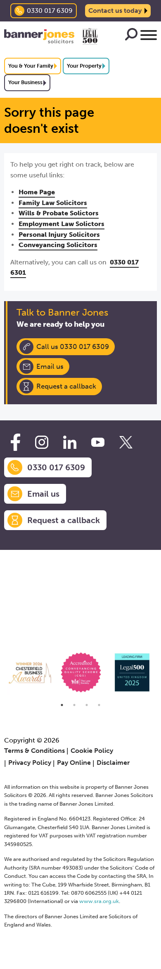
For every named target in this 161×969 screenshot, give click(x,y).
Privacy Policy (29, 762)
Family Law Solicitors (53, 203)
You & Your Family (30, 66)
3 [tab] (87, 705)
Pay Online (74, 762)
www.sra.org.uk (99, 901)
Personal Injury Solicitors (59, 234)
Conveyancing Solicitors (58, 245)
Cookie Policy (92, 750)
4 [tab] (99, 705)
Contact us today (115, 10)
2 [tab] (74, 705)
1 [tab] (62, 705)
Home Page (37, 192)
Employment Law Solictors (61, 224)
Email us (50, 366)
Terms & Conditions (34, 750)
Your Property (84, 66)
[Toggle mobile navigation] (148, 36)
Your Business (25, 82)
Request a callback (66, 386)
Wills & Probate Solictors (59, 213)
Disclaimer (113, 762)
